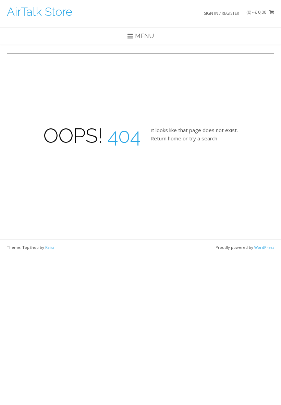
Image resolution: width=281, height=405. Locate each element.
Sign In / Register (221, 13)
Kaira (49, 247)
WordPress (264, 247)
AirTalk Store (39, 12)
